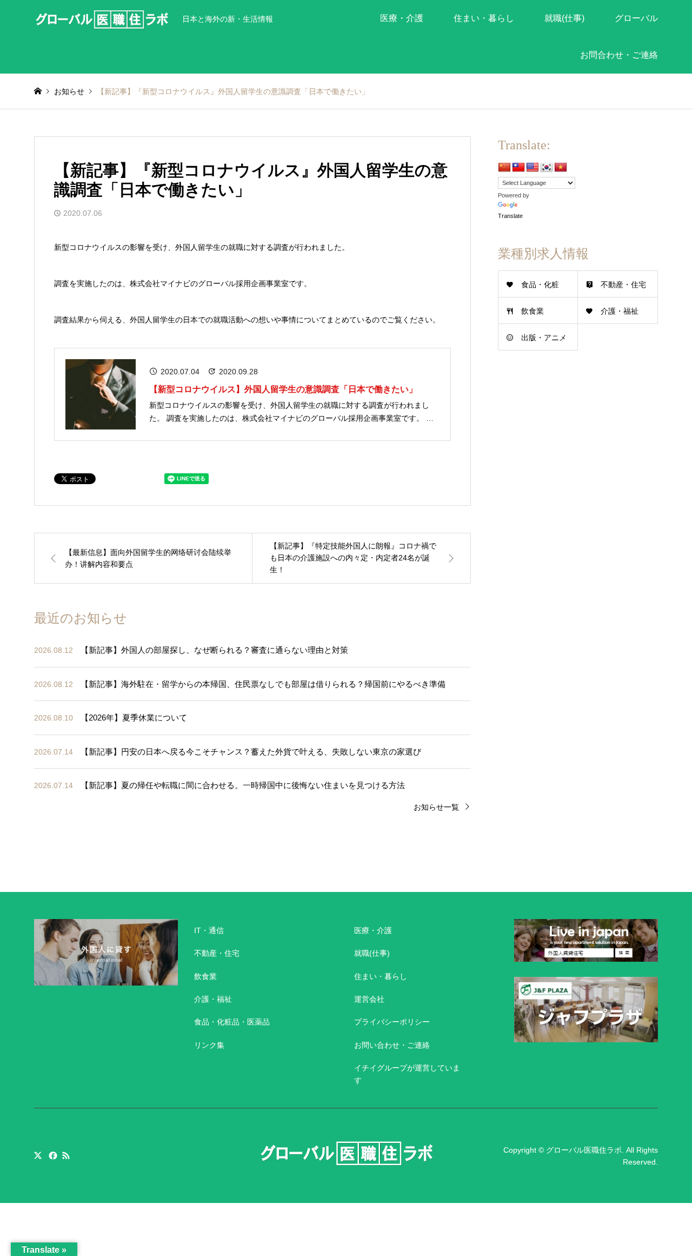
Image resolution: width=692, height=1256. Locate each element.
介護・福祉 (619, 311)
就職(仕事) (564, 18)
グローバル (636, 18)
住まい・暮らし (484, 18)
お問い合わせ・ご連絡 (392, 1045)
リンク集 (209, 1045)
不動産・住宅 (623, 284)
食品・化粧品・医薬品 (232, 1021)
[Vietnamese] (560, 167)
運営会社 (369, 999)
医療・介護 (401, 18)
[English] (532, 167)
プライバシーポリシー (392, 1021)
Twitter (38, 1155)
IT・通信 (209, 930)
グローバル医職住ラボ (584, 1149)
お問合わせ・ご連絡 (619, 55)
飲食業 (532, 311)
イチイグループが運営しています (407, 1073)
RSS (66, 1155)
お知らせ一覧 (436, 807)
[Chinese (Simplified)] (504, 167)
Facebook (52, 1155)
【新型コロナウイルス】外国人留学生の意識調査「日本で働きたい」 (283, 389)
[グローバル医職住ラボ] (101, 18)
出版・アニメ (544, 337)
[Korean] (546, 167)
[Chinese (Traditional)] (518, 167)
